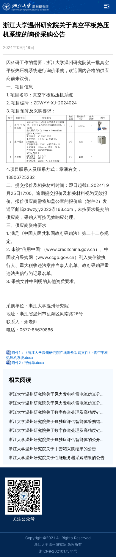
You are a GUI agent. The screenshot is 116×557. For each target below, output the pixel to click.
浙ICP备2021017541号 (58, 551)
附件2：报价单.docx (28, 362)
